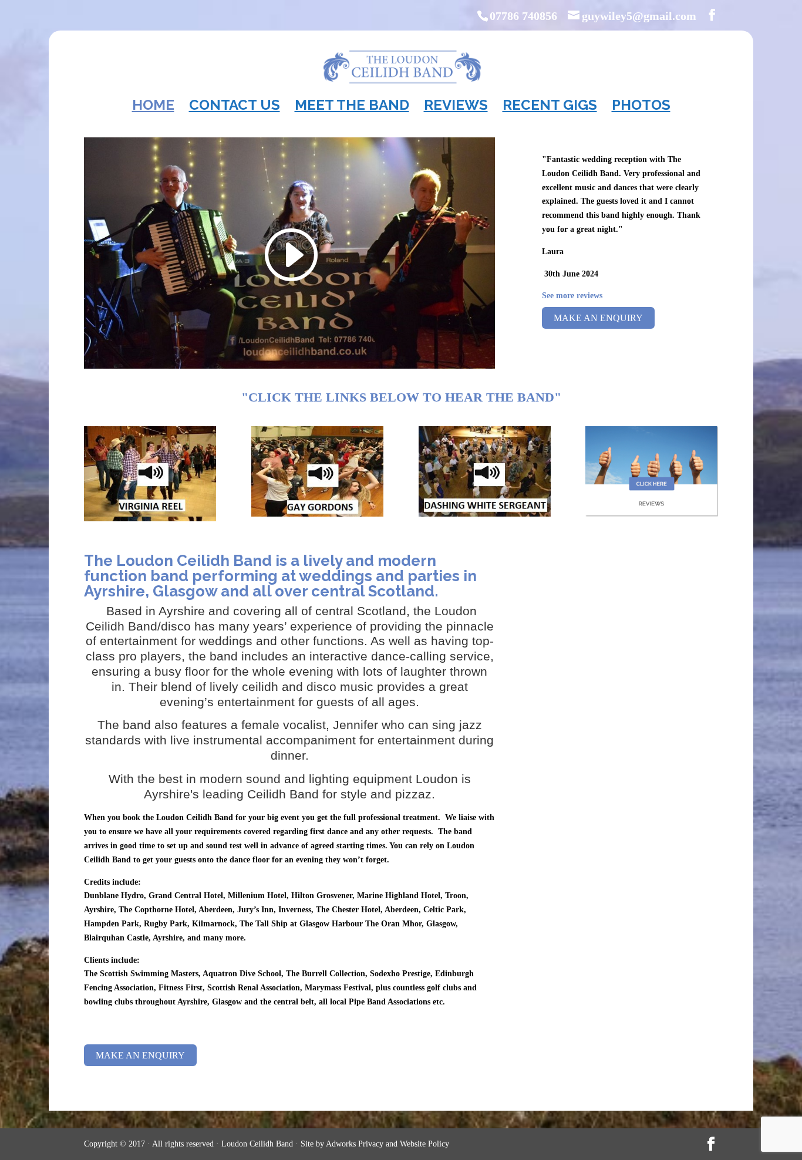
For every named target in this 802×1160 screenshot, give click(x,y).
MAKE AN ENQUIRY (598, 318)
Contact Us (234, 107)
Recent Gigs (550, 107)
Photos (641, 107)
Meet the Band (352, 107)
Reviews (456, 107)
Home (153, 107)
